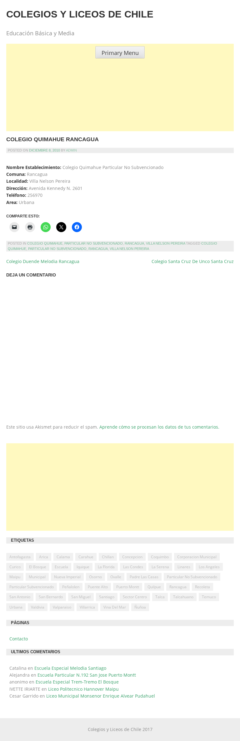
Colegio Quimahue (44, 243)
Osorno (95, 576)
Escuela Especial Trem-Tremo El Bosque (77, 682)
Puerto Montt (127, 586)
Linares (184, 566)
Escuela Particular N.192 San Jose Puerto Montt (87, 675)
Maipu (14, 576)
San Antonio (19, 596)
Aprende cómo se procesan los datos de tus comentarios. (159, 427)
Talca (160, 596)
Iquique (83, 566)
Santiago (106, 596)
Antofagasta (20, 556)
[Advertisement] (120, 102)
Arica (43, 556)
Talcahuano (183, 596)
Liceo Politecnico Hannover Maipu (83, 689)
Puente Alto (98, 586)
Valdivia (37, 607)
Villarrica (87, 607)
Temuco (209, 596)
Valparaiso (62, 607)
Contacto (18, 639)
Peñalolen (70, 586)
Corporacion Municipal (197, 556)
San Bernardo (51, 596)
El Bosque (37, 566)
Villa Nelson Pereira (165, 243)
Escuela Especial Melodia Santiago (70, 668)
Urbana (15, 607)
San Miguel (81, 596)
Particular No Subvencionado (93, 243)
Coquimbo (160, 556)
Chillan (108, 556)
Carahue (85, 556)
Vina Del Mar (114, 607)
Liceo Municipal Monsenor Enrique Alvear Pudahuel (100, 696)
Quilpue (154, 586)
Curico (15, 566)
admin (71, 150)
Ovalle (115, 576)
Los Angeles (209, 566)
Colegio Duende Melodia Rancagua (42, 261)
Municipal (37, 576)
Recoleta (202, 586)
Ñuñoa (140, 607)
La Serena (160, 566)
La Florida (106, 566)
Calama (63, 556)
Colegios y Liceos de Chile (79, 14)
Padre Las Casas (144, 576)
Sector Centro (135, 596)
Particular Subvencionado (31, 586)
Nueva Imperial (67, 576)
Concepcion (132, 556)
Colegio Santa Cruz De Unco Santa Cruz (193, 261)
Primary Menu (120, 53)
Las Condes (133, 566)
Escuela (61, 566)
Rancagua (134, 243)
